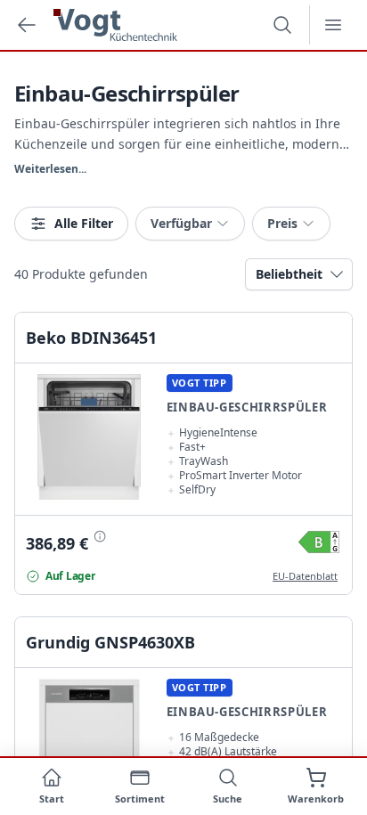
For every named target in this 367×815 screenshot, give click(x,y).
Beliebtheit (289, 273)
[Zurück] (26, 25)
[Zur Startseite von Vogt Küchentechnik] (115, 25)
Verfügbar (181, 223)
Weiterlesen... (50, 169)
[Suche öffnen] (282, 25)
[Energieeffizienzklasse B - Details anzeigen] (319, 542)
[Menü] (333, 25)
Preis (282, 223)
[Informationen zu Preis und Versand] (99, 535)
